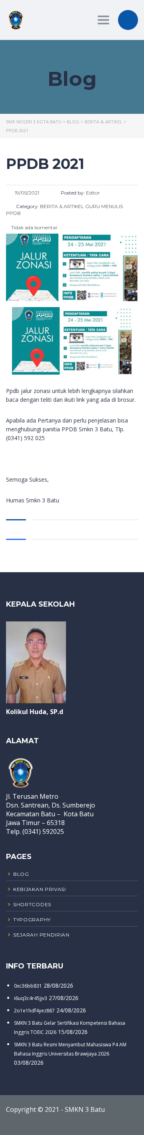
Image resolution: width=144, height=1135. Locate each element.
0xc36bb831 (28, 985)
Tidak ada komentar (34, 227)
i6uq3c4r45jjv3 (30, 998)
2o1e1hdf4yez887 (34, 1010)
